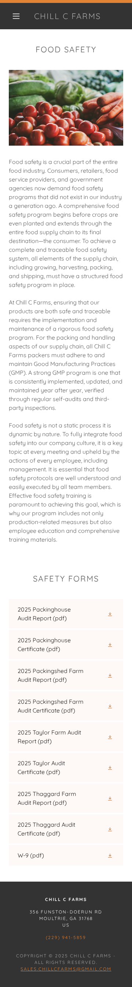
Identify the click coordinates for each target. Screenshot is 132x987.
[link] (67, 16)
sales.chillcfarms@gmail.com (66, 969)
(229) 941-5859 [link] (66, 937)
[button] (16, 16)
